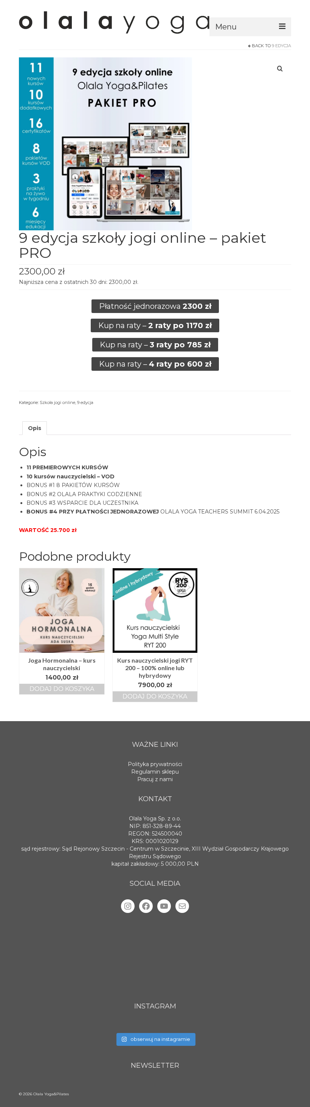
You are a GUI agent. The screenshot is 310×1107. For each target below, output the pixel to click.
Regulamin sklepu (155, 771)
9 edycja (281, 45)
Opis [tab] (34, 428)
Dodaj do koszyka (61, 688)
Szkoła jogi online (57, 402)
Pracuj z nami (155, 779)
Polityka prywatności (155, 764)
